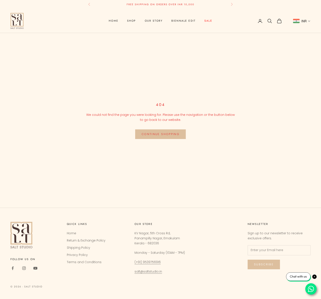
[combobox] (302, 21)
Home (113, 21)
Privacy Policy (77, 255)
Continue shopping (160, 134)
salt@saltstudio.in (148, 271)
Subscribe (264, 264)
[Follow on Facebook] (12, 268)
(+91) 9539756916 (148, 262)
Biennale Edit (183, 21)
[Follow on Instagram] (24, 268)
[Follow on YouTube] (35, 268)
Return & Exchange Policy (86, 240)
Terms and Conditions (84, 262)
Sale (208, 21)
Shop (131, 21)
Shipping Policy (78, 247)
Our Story (154, 21)
